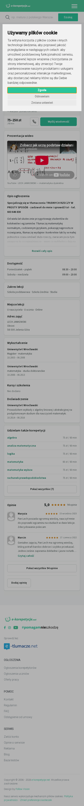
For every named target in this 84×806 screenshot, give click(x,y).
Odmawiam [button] (42, 96)
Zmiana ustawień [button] (42, 102)
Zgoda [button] (42, 90)
